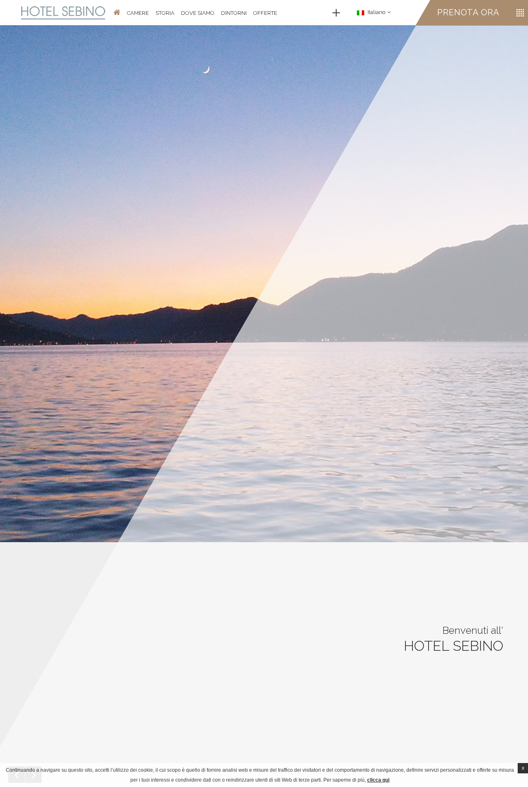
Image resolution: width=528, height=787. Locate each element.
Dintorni (234, 13)
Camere (138, 13)
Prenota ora (468, 12)
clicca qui (378, 780)
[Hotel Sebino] (63, 12)
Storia (165, 13)
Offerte (265, 13)
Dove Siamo (197, 13)
